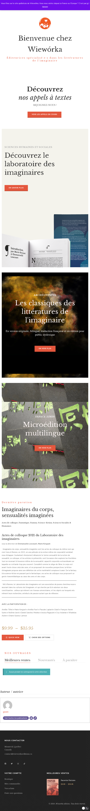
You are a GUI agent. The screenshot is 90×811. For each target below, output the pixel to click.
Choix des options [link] (41, 637)
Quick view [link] (14, 637)
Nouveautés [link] (46, 660)
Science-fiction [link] (45, 523)
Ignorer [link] (45, 6)
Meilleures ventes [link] (17, 660)
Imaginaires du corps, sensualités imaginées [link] (28, 512)
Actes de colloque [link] (10, 523)
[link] (44, 115)
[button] (85, 808)
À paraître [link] (70, 660)
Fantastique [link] (24, 523)
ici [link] (87, 3)
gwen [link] (5, 711)
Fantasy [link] (33, 523)
